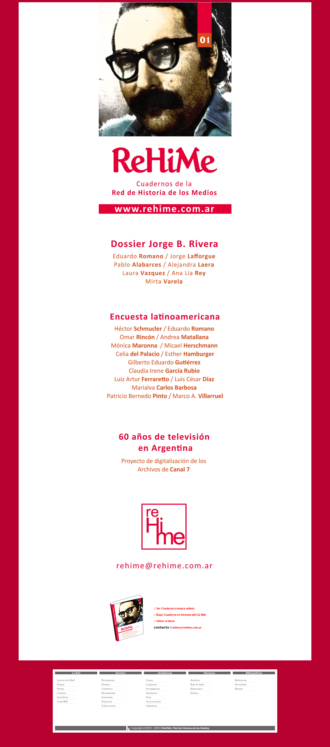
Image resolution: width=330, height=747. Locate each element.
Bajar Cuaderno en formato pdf (176, 614)
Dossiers (105, 684)
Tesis (148, 697)
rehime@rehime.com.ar (186, 627)
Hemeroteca (196, 688)
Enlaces (194, 693)
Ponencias (106, 701)
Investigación (153, 688)
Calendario (151, 705)
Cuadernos (106, 688)
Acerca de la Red (66, 680)
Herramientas (108, 693)
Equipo (61, 684)
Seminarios (151, 693)
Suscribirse (62, 697)
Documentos (107, 680)
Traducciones (108, 705)
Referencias (241, 680)
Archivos (195, 680)
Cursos (149, 680)
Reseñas (239, 688)
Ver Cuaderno (165, 608)
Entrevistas (107, 697)
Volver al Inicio (165, 621)
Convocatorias (153, 701)
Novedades (240, 684)
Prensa (60, 688)
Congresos (151, 684)
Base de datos (197, 684)
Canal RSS (62, 701)
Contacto (61, 693)
